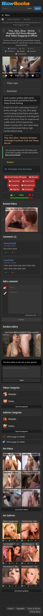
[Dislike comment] (12, 252)
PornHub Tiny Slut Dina (20, 169)
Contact (10, 608)
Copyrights (20, 608)
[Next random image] (39, 344)
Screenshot (22, 54)
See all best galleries (21, 591)
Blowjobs (13, 48)
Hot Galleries (9, 515)
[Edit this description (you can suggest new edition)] (38, 98)
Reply (37, 243)
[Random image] (19, 531)
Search (37, 8)
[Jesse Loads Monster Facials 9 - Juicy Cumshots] (22, 344)
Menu (7, 14)
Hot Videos (8, 448)
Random (33, 51)
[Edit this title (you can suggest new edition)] (36, 31)
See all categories (21, 406)
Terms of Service (33, 608)
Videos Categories (11, 387)
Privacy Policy (35, 612)
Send (21, 380)
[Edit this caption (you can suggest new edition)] (39, 40)
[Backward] (3, 219)
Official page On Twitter (15, 442)
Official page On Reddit (16, 437)
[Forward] (40, 219)
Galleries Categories (12, 412)
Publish (21, 320)
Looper (22, 51)
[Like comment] (6, 252)
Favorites (10, 51)
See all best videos (21, 509)
